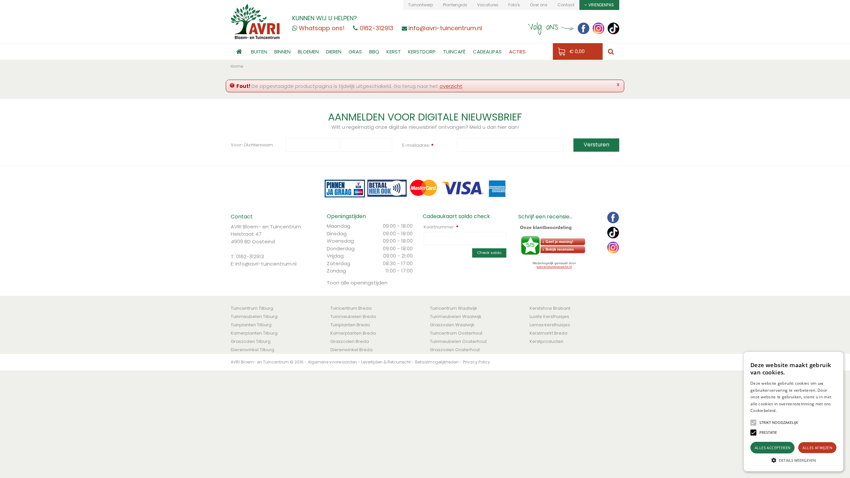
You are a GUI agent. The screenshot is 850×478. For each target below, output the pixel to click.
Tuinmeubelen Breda (353, 316)
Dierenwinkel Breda (351, 349)
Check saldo (489, 252)
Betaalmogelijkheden (437, 362)
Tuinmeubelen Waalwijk (455, 316)
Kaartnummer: (441, 227)
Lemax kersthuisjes (550, 324)
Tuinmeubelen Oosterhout (458, 341)
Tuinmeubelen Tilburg (254, 316)
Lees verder (788, 410)
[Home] (239, 51)
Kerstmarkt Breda (548, 333)
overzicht (451, 86)
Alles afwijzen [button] (817, 447)
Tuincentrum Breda (351, 308)
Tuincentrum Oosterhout (456, 333)
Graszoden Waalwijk (452, 324)
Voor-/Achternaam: (252, 145)
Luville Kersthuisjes (549, 316)
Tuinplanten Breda (350, 324)
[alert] (793, 411)
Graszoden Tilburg (251, 341)
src (611, 51)
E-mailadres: (418, 145)
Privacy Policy (476, 362)
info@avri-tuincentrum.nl (266, 263)
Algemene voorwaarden (332, 362)
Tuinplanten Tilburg (251, 324)
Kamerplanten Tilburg (254, 333)
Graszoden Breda (349, 341)
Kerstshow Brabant (550, 308)
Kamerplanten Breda (353, 333)
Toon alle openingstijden (357, 282)
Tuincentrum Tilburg (252, 308)
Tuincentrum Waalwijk (453, 308)
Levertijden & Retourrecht (386, 362)
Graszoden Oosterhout (455, 349)
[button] (778, 422)
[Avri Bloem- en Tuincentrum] (255, 21)
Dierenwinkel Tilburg (252, 349)
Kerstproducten (546, 341)
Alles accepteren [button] (772, 447)
